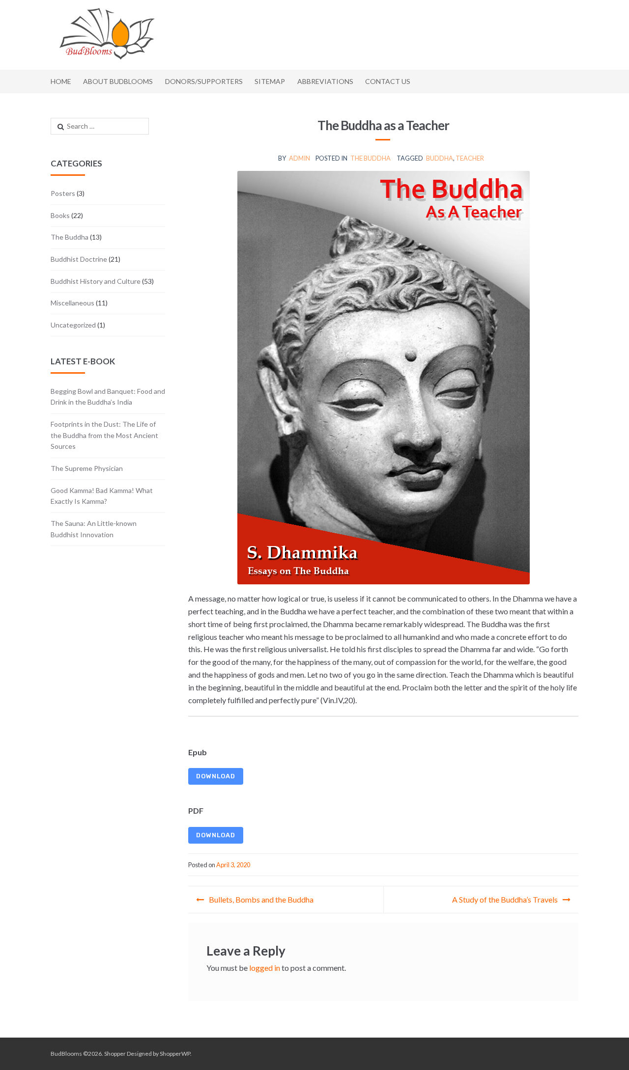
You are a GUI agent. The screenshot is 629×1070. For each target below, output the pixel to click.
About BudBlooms (118, 81)
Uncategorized (73, 325)
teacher (470, 158)
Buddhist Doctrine (79, 259)
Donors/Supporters (204, 81)
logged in (264, 967)
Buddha (439, 158)
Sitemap (270, 81)
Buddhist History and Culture (96, 281)
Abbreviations (325, 81)
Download (215, 776)
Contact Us (387, 81)
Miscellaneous (72, 303)
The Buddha (370, 158)
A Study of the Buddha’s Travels (505, 899)
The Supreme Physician (87, 468)
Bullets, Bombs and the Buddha (261, 899)
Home (61, 81)
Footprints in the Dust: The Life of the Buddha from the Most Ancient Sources (104, 435)
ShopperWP (175, 1053)
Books (60, 215)
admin (299, 158)
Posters (63, 193)
